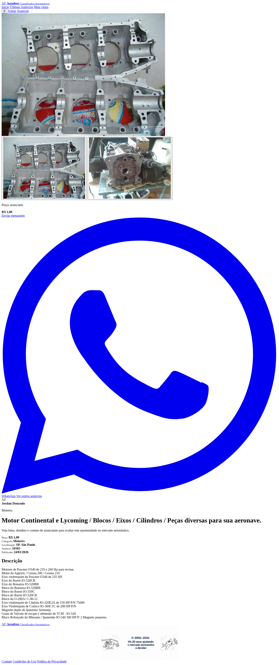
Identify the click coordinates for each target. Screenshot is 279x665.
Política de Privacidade (52, 661)
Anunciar (23, 11)
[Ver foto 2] (129, 168)
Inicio (5, 7)
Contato (7, 661)
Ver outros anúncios (29, 496)
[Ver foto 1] (44, 168)
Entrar (12, 11)
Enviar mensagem (13, 215)
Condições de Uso (24, 661)
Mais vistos (41, 7)
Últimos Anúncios (21, 7)
